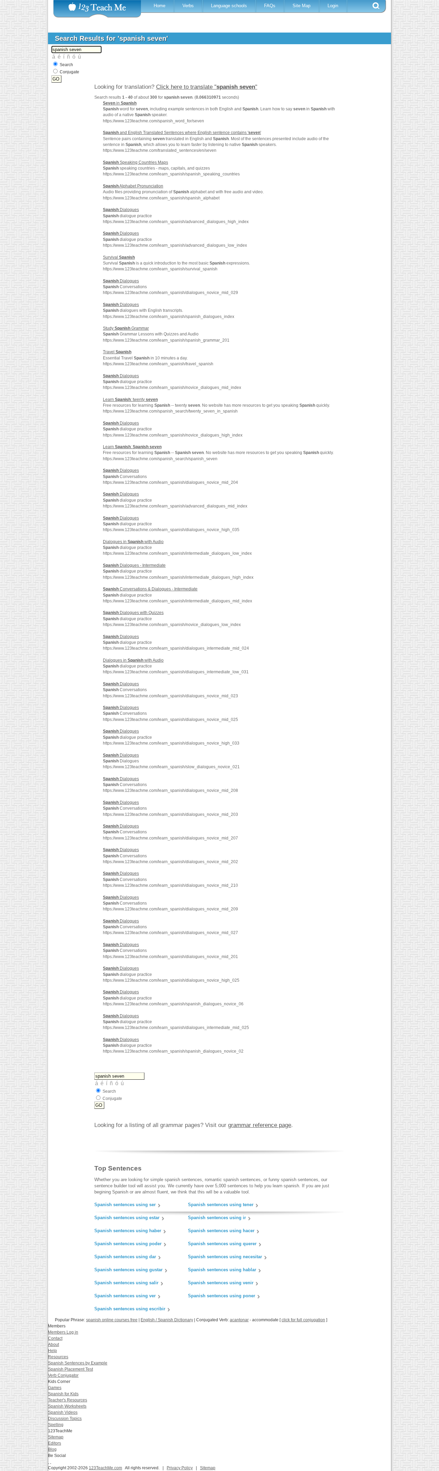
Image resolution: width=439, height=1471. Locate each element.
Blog (52, 1449)
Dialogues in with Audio (133, 541)
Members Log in (63, 1332)
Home (159, 5)
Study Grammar (126, 328)
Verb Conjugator (63, 1375)
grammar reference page (259, 1125)
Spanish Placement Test (70, 1369)
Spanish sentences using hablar (222, 1269)
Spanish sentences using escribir (129, 1308)
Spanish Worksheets (67, 1406)
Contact (55, 1338)
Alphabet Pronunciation (133, 186)
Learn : (132, 446)
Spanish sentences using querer (222, 1243)
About (53, 1344)
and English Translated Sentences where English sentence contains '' (182, 132)
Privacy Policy (180, 1468)
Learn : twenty (130, 399)
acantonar (239, 1319)
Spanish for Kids (63, 1394)
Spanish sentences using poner (221, 1295)
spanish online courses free (112, 1319)
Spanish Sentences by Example (77, 1363)
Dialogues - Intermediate (134, 565)
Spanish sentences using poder (128, 1243)
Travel (117, 352)
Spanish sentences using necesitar (225, 1256)
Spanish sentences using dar (125, 1256)
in (120, 103)
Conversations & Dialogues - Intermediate (150, 589)
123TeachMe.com (105, 1468)
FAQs (269, 5)
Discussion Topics (65, 1418)
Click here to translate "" (206, 87)
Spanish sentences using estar (126, 1217)
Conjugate (69, 72)
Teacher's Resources (67, 1400)
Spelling (55, 1424)
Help (52, 1350)
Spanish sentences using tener (220, 1204)
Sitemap (55, 1437)
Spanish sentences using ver (125, 1295)
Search (66, 64)
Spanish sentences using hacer (221, 1230)
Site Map (301, 5)
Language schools (229, 5)
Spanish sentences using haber (127, 1230)
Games (54, 1387)
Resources (58, 1356)
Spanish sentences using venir (220, 1282)
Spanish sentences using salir (126, 1282)
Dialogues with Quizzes (133, 612)
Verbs (188, 5)
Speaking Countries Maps (135, 162)
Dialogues (121, 209)
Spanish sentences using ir (217, 1217)
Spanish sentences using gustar (128, 1269)
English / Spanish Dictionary (167, 1319)
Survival (119, 257)
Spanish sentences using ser (125, 1204)
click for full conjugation (303, 1319)
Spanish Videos (63, 1412)
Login (333, 5)
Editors (54, 1443)
